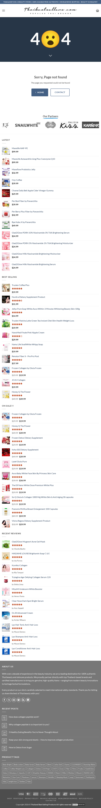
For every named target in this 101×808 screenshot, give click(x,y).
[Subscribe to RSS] (23, 700)
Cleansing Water (89, 764)
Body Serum (40, 764)
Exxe (62, 769)
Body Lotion (18, 764)
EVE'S (55, 769)
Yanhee (22, 781)
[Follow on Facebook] (4, 700)
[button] (3, 10)
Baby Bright (7, 764)
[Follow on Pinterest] (18, 700)
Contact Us (51, 800)
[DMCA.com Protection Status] (78, 804)
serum (34, 777)
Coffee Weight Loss (17, 769)
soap (71, 777)
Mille (64, 773)
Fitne (74, 769)
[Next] (94, 126)
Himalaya (13, 773)
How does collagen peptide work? (24, 717)
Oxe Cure (16, 777)
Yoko (29, 781)
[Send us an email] (14, 700)
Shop (9, 798)
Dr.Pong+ (46, 769)
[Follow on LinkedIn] (28, 700)
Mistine (71, 773)
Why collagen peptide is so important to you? (29, 724)
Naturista (6, 777)
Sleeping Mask (61, 777)
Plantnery (25, 777)
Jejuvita (22, 773)
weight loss (13, 781)
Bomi (49, 764)
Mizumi (79, 773)
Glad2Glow (89, 769)
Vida (4, 781)
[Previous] (6, 126)
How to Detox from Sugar (20, 747)
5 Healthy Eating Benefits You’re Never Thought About (33, 732)
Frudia (80, 769)
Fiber (68, 769)
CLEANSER (76, 764)
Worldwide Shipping (67, 798)
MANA (50, 773)
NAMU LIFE (88, 773)
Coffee (5, 769)
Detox (38, 769)
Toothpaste (90, 777)
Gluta (5, 773)
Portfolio (18, 798)
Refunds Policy (86, 798)
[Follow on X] (9, 700)
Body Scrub (29, 764)
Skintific (51, 777)
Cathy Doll (58, 764)
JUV (28, 773)
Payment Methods (48, 798)
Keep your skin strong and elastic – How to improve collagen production (41, 739)
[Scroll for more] (50, 55)
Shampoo (42, 777)
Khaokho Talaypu (39, 773)
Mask (58, 773)
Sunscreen (79, 777)
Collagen (30, 769)
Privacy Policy (32, 798)
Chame (66, 764)
